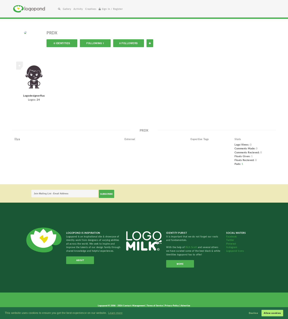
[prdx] (25, 32)
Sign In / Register (112, 9)
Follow (149, 43)
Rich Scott (192, 247)
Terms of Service (155, 306)
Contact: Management (134, 306)
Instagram (231, 247)
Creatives (90, 9)
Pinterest (231, 244)
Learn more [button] (115, 313)
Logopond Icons (235, 251)
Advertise (185, 306)
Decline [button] (253, 313)
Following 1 (95, 43)
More (180, 263)
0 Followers (128, 43)
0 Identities (62, 43)
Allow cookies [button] (272, 313)
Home (35, 8)
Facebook (231, 236)
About (80, 260)
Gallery (67, 9)
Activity (78, 9)
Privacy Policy (172, 306)
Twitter (230, 240)
